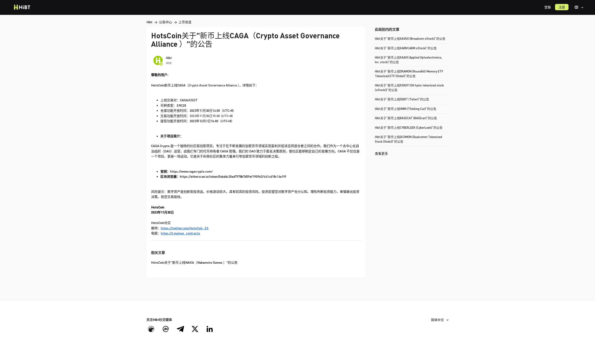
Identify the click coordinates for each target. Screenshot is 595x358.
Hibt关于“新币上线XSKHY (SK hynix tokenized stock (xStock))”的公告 (409, 87)
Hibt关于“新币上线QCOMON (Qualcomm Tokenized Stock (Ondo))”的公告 (408, 139)
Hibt (149, 22)
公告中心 (165, 22)
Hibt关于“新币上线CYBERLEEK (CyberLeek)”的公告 (409, 127)
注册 (562, 7)
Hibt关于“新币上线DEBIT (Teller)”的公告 (402, 99)
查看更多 (381, 153)
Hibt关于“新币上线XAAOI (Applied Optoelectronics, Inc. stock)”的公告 (408, 60)
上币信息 (185, 22)
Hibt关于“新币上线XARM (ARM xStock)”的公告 (406, 48)
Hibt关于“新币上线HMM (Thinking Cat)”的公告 (405, 109)
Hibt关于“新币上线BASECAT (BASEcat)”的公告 (406, 118)
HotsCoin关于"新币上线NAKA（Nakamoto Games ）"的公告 (194, 262)
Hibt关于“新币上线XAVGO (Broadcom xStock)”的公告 (410, 38)
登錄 (547, 7)
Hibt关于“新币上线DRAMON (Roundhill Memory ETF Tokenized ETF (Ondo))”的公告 (409, 73)
